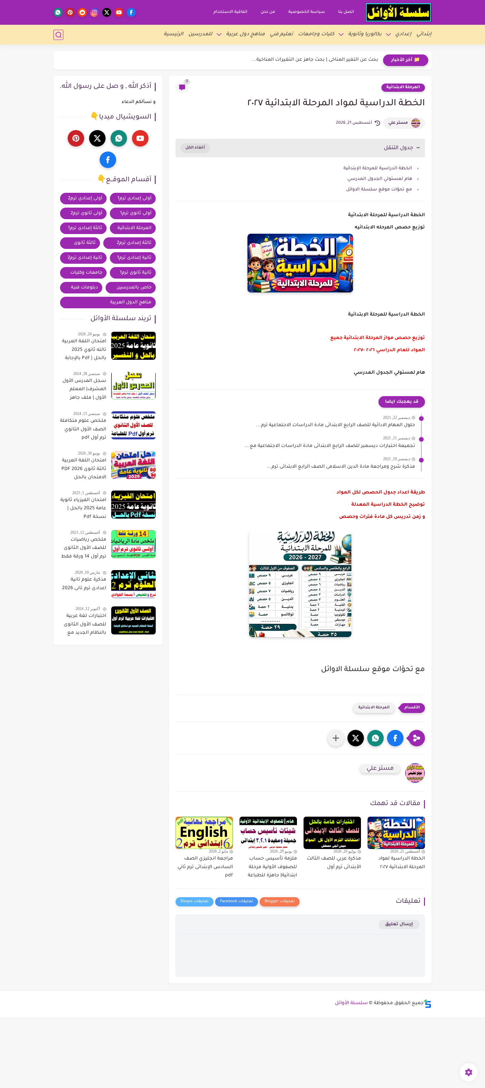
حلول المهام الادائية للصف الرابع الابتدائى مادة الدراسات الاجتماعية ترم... (335, 425)
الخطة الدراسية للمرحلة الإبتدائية (377, 168)
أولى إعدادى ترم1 (134, 198)
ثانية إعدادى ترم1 (134, 257)
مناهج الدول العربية (130, 302)
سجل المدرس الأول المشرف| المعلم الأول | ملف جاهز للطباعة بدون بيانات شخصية (84, 391)
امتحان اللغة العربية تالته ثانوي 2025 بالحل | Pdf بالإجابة (84, 350)
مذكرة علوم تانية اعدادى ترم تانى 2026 (84, 584)
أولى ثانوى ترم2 (86, 213)
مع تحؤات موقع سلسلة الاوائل (379, 189)
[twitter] (106, 12)
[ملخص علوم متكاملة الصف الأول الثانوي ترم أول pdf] (133, 425)
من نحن (268, 12)
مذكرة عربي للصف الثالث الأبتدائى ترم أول (334, 863)
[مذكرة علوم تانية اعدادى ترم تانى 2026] (133, 584)
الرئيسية (173, 34)
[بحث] (58, 35)
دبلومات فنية (84, 287)
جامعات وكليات (86, 272)
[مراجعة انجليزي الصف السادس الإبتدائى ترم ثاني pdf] (204, 833)
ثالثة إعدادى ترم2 (134, 243)
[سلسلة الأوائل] (399, 12)
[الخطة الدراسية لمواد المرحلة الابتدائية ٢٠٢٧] (396, 833)
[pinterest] (70, 12)
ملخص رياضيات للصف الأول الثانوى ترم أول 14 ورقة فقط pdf (83, 549)
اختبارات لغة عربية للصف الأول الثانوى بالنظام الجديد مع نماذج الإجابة (85, 626)
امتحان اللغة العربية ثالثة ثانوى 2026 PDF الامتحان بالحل (83, 469)
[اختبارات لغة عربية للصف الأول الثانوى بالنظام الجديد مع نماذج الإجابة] (133, 620)
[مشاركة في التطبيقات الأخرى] (336, 738)
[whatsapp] (57, 12)
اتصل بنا (346, 12)
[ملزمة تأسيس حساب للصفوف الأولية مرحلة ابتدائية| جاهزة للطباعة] (268, 833)
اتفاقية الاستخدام (230, 12)
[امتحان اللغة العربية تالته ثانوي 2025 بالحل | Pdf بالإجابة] (133, 346)
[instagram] (94, 12)
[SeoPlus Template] (428, 1003)
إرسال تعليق (399, 924)
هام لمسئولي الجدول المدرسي (379, 179)
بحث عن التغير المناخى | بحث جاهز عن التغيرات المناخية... (314, 60)
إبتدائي (424, 34)
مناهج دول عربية (245, 34)
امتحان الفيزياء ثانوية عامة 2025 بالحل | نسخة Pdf (83, 509)
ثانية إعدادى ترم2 (85, 257)
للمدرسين (200, 34)
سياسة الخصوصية (306, 12)
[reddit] (82, 12)
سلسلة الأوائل (351, 1003)
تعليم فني (281, 34)
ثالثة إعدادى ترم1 (85, 228)
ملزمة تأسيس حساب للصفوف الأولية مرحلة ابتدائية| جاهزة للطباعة (272, 867)
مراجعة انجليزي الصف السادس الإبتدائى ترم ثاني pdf (205, 867)
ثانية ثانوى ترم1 (135, 272)
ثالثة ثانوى (85, 243)
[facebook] (131, 12)
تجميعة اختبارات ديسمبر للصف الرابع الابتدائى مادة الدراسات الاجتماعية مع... (330, 446)
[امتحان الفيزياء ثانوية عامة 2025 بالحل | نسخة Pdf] (133, 505)
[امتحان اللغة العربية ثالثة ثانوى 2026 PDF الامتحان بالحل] (133, 465)
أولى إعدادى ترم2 (85, 198)
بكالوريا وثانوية (364, 34)
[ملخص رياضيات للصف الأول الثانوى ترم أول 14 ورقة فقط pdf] (133, 544)
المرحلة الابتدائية (403, 87)
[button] (395, 738)
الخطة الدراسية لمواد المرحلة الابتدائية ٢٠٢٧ (401, 863)
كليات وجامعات (316, 34)
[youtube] (118, 12)
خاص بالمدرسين (133, 287)
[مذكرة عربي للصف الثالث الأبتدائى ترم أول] (332, 833)
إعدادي (403, 34)
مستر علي (398, 123)
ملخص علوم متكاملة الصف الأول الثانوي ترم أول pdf (83, 430)
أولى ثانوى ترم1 (135, 213)
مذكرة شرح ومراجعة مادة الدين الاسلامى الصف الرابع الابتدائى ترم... (341, 467)
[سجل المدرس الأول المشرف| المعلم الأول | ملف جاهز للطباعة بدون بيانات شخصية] (133, 385)
